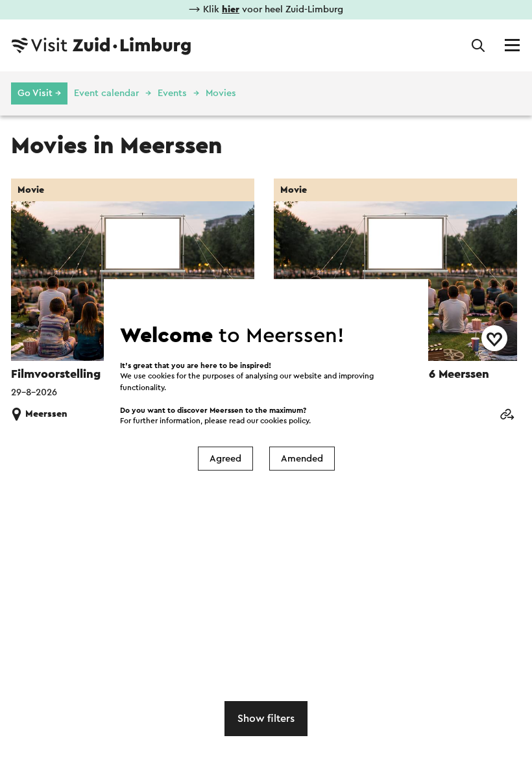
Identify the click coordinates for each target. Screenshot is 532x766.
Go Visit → (39, 93)
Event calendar (106, 93)
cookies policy (284, 421)
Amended (302, 458)
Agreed (225, 458)
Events (172, 93)
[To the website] (506, 415)
